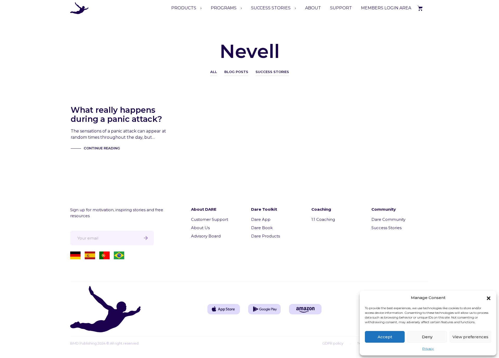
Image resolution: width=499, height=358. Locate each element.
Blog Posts (236, 72)
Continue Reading (102, 148)
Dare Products (265, 236)
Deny (427, 336)
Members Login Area (386, 7)
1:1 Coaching (323, 219)
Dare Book (262, 227)
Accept (385, 336)
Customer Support (209, 219)
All (213, 72)
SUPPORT (341, 7)
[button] (488, 297)
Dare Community (388, 219)
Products (183, 7)
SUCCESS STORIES (271, 7)
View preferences (470, 336)
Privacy (428, 348)
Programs (224, 7)
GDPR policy (332, 343)
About (313, 7)
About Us (200, 227)
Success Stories (272, 72)
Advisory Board (206, 236)
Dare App (261, 219)
